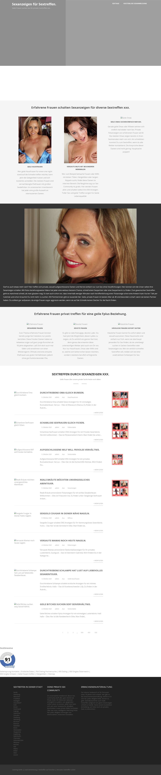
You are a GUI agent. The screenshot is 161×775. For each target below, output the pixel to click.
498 (82, 632)
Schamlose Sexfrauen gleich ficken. (62, 422)
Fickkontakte (72, 427)
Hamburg (16, 694)
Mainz (15, 749)
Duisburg (16, 717)
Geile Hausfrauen (73, 579)
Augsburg (16, 734)
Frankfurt (16, 699)
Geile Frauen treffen (26, 674)
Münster (16, 742)
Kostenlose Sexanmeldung (135, 3)
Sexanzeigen (72, 488)
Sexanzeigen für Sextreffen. (34, 4)
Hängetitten (41, 674)
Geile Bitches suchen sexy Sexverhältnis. (65, 604)
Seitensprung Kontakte (9, 671)
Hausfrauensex (73, 397)
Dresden (16, 715)
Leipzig (15, 711)
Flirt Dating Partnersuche (46, 671)
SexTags (115, 3)
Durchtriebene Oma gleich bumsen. (62, 392)
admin (57, 397)
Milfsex (70, 518)
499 (89, 632)
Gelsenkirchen (18, 740)
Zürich (15, 755)
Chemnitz (16, 738)
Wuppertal (17, 732)
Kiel (14, 746)
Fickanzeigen (72, 545)
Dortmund (17, 709)
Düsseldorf (17, 703)
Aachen (16, 744)
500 (96, 632)
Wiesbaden (17, 730)
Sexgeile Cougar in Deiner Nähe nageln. (65, 513)
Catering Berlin (17, 770)
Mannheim (17, 736)
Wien (15, 753)
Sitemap (51, 674)
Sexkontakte (72, 454)
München (16, 696)
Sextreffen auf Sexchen (47, 770)
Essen (15, 707)
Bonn (15, 728)
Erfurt (15, 751)
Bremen (16, 724)
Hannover (16, 713)
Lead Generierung (30, 770)
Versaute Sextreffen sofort (66, 770)
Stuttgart (16, 701)
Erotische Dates (27, 671)
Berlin (15, 692)
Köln (15, 705)
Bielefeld (16, 726)
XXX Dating (62, 671)
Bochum (16, 721)
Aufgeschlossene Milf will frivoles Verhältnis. (70, 449)
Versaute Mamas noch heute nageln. (63, 540)
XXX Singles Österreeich (79, 671)
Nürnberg (16, 719)
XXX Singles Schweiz (8, 674)
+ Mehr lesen (98, 413)
